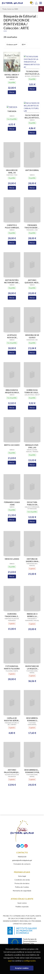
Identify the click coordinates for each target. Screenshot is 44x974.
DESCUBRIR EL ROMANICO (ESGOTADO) (32, 719)
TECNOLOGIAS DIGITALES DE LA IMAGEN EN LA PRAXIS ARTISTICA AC (32, 72)
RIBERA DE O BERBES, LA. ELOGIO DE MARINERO (32, 615)
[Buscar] (41, 9)
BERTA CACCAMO (11, 445)
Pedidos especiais (22, 907)
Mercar (11, 92)
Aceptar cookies (22, 968)
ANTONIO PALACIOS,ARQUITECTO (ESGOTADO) (12, 771)
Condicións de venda (22, 880)
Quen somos (22, 903)
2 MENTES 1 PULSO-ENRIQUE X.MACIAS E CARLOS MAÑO (12, 226)
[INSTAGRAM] (26, 846)
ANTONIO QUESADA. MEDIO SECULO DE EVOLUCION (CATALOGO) (32, 281)
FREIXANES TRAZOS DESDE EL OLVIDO (32, 226)
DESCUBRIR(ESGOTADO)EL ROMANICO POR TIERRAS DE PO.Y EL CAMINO (32, 771)
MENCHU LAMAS (12, 559)
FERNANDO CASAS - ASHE (12, 503)
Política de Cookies (22, 887)
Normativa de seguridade (22, 891)
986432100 (22, 857)
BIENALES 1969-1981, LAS (32, 446)
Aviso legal (22, 876)
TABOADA (11, 111)
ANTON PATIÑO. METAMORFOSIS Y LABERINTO (12, 281)
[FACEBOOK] (18, 846)
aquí (10, 960)
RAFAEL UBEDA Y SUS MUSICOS (12, 76)
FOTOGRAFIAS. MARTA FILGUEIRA (12, 667)
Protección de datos (22, 883)
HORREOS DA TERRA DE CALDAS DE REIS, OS (32, 391)
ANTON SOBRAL (32, 170)
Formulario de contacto (22, 864)
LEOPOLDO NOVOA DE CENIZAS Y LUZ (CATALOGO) (12, 336)
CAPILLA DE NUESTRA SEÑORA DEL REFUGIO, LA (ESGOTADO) (12, 719)
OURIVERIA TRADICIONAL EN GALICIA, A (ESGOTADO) (12, 615)
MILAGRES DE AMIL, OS (12, 171)
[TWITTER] (22, 846)
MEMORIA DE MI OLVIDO (32, 336)
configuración (30, 960)
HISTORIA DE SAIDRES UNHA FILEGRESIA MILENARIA (32, 560)
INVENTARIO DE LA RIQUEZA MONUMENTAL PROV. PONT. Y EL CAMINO (32, 667)
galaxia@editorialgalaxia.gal (22, 860)
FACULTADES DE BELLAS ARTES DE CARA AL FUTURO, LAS (32, 116)
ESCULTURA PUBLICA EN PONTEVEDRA (32, 503)
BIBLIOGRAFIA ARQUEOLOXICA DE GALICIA (12, 391)
